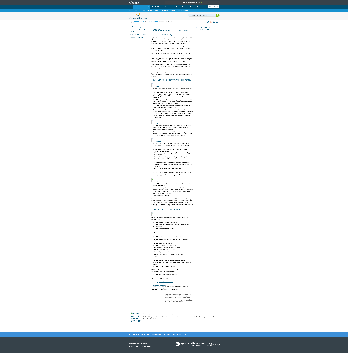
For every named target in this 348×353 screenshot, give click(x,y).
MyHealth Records (213, 6)
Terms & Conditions (133, 346)
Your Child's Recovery (135, 27)
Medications (156, 10)
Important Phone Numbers (154, 334)
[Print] (211, 22)
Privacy (149, 346)
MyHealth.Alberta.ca (138, 15)
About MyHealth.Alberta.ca (180, 6)
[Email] (208, 22)
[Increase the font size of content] (217, 22)
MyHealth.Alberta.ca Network (192, 2)
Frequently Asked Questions (169, 334)
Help (185, 334)
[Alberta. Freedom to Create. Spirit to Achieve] (212, 345)
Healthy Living (137, 10)
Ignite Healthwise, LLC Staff (165, 282)
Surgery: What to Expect (204, 29)
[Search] (218, 15)
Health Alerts (172, 10)
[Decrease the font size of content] (214, 22)
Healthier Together (194, 6)
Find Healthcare (167, 6)
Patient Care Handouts (182, 10)
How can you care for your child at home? (138, 30)
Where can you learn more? (137, 37)
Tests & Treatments (147, 10)
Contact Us (180, 334)
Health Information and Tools (141, 6)
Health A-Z (130, 10)
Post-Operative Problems (204, 27)
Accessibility (143, 346)
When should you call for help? (138, 34)
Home (130, 6)
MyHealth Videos (156, 6)
